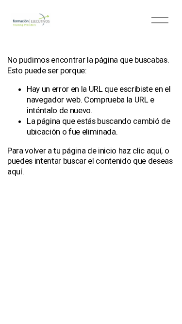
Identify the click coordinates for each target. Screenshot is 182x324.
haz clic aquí (140, 150)
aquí (14, 171)
